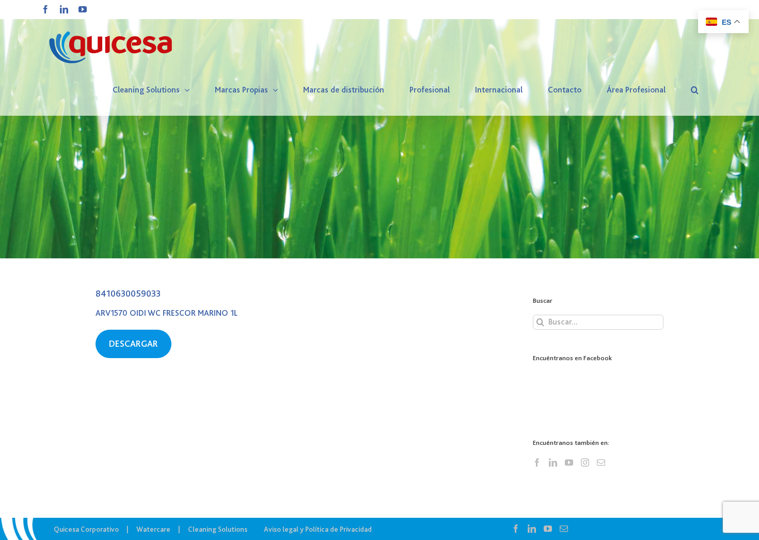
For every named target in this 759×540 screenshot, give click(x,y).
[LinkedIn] (553, 462)
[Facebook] (537, 462)
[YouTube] (569, 462)
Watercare (153, 529)
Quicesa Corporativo (86, 529)
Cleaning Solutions (217, 529)
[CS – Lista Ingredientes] (379, 129)
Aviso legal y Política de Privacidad (318, 529)
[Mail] (601, 462)
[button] (695, 90)
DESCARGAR (133, 343)
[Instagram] (585, 462)
